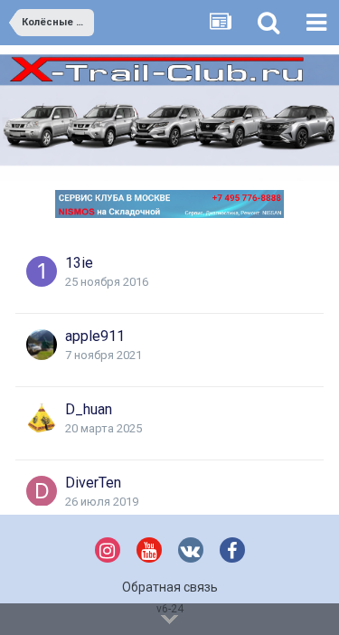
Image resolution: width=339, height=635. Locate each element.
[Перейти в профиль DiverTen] (41, 491)
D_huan (88, 409)
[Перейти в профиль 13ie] (41, 271)
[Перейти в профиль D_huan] (41, 418)
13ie (79, 262)
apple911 (95, 336)
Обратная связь (170, 587)
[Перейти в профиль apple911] (41, 344)
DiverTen (93, 482)
